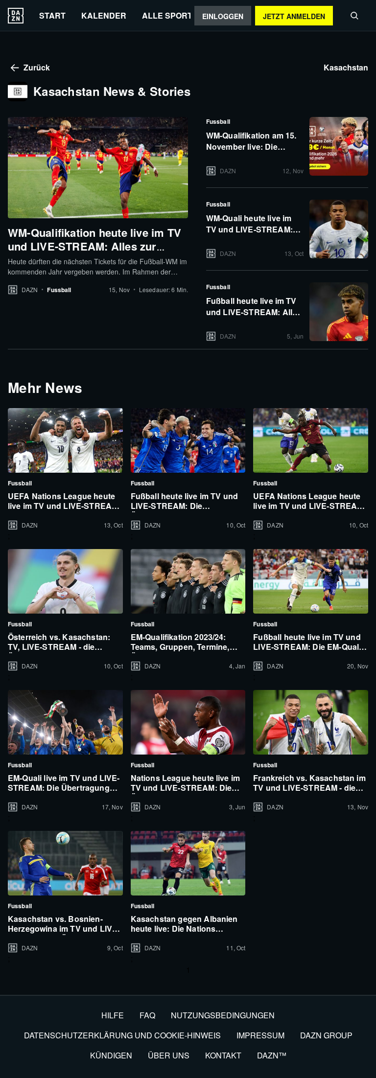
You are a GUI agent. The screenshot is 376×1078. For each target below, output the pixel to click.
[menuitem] (52, 15)
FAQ (147, 1015)
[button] (354, 15)
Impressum (260, 1035)
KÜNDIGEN (111, 1055)
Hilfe (112, 1015)
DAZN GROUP (326, 1035)
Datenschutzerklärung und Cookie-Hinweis (122, 1035)
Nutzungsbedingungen (223, 1015)
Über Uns (168, 1055)
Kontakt (223, 1055)
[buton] (16, 15)
